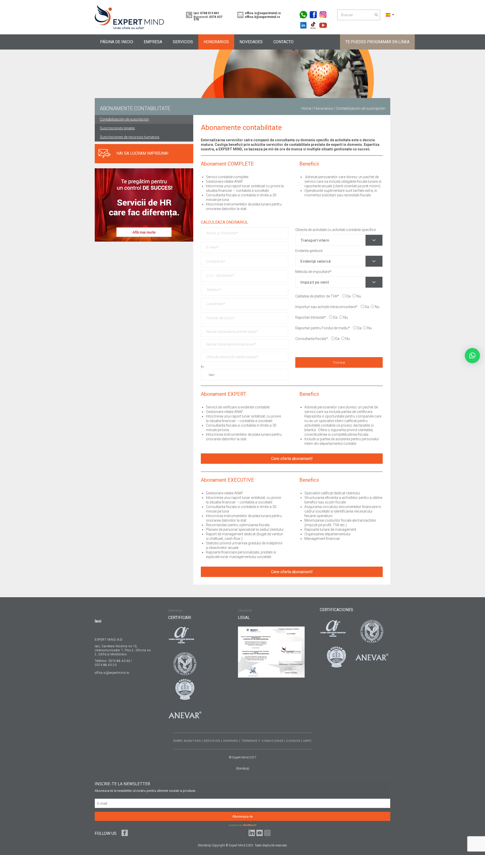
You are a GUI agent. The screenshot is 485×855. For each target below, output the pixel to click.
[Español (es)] (388, 15)
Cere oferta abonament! (292, 458)
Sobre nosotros (187, 741)
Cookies (293, 741)
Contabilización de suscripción (124, 119)
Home (306, 108)
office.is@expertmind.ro (263, 13)
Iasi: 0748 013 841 (206, 13)
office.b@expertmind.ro (262, 17)
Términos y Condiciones (262, 741)
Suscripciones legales (117, 128)
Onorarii (230, 741)
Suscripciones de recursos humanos (129, 137)
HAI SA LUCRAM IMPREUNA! (142, 153)
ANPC (307, 741)
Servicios (212, 741)
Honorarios (323, 108)
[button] (472, 355)
